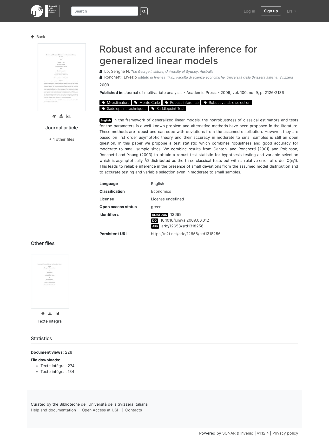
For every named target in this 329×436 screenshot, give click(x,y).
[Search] (144, 11)
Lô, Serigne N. (117, 71)
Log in (249, 11)
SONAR (229, 433)
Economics (161, 191)
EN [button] (290, 11)
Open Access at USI (100, 410)
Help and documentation (53, 410)
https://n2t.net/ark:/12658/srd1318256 (186, 233)
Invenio (246, 433)
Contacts (133, 410)
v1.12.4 (263, 433)
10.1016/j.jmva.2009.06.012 (184, 220)
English (106, 120)
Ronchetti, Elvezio (120, 77)
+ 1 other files (61, 139)
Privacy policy (285, 433)
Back (40, 36)
